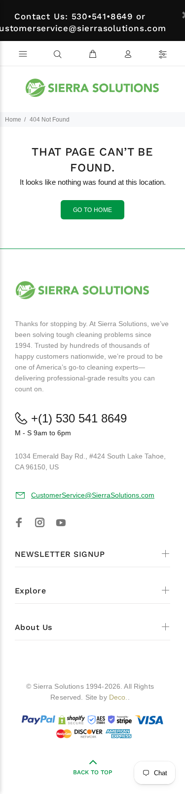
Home (13, 119)
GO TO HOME (92, 210)
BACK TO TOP (92, 772)
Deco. (118, 697)
